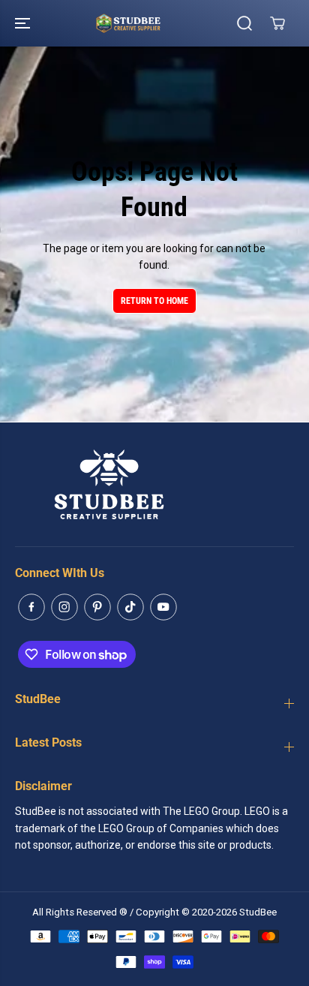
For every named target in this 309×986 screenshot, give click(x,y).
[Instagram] (64, 607)
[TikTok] (130, 607)
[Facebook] (31, 607)
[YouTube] (163, 607)
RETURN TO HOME (154, 301)
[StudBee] (150, 23)
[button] (24, 23)
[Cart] (277, 23)
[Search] (244, 23)
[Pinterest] (97, 607)
